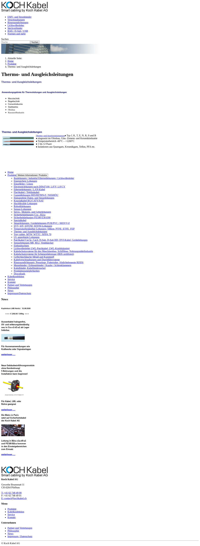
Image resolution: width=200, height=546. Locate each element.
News (10, 290)
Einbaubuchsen (21, 245)
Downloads (19, 273)
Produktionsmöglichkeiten (27, 271)
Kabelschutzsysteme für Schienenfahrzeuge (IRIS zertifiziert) (44, 254)
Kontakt (11, 282)
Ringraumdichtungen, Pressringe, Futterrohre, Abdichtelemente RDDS (48, 262)
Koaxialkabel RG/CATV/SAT (29, 200)
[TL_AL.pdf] (18, 140)
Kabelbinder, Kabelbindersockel (29, 268)
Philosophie (13, 287)
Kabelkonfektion (16, 276)
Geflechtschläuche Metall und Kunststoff (34, 257)
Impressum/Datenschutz (19, 293)
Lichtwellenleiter (16, 25)
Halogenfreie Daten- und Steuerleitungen (34, 198)
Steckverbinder (15, 28)
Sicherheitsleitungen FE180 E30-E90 (32, 217)
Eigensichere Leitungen (25, 181)
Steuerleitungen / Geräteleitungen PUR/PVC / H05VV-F (42, 223)
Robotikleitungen (22, 206)
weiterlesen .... (8, 354)
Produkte (12, 175)
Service (11, 279)
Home (11, 172)
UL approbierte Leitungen (26, 237)
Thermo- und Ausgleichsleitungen (30, 231)
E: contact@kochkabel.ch (14, 498)
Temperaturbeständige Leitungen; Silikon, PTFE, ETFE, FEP (44, 228)
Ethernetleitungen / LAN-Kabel (29, 189)
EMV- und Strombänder (19, 17)
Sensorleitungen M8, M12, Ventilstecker (33, 242)
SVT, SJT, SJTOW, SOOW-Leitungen (33, 226)
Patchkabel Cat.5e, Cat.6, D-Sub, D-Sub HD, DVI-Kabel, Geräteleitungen (51, 240)
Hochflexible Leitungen (25, 203)
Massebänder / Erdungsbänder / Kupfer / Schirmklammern (42, 265)
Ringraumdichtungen (18, 22)
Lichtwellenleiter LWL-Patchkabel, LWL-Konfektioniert (42, 248)
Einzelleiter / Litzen (23, 184)
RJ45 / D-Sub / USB (18, 31)
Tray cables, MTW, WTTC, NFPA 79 (32, 234)
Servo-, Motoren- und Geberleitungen (32, 212)
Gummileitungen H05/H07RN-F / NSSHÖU (36, 195)
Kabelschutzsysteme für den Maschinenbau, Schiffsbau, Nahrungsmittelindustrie (53, 251)
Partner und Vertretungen (20, 285)
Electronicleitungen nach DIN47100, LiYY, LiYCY (39, 186)
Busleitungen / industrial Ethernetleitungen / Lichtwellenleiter (44, 178)
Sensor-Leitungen (22, 209)
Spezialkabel (20, 220)
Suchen (5, 39)
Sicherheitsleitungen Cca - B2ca (29, 214)
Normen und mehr (17, 33)
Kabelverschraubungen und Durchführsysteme (37, 259)
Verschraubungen (16, 19)
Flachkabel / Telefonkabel (26, 192)
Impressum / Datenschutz (20, 536)
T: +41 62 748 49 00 (11, 492)
